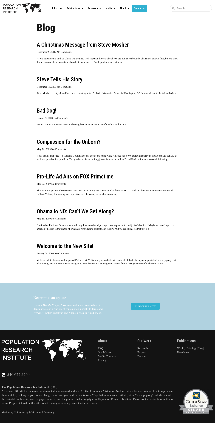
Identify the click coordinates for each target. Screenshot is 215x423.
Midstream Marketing (41, 412)
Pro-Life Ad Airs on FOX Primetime (75, 176)
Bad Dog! (46, 110)
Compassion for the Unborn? (69, 142)
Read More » (43, 68)
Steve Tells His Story (59, 79)
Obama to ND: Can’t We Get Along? (75, 211)
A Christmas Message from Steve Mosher (83, 44)
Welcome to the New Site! (65, 246)
